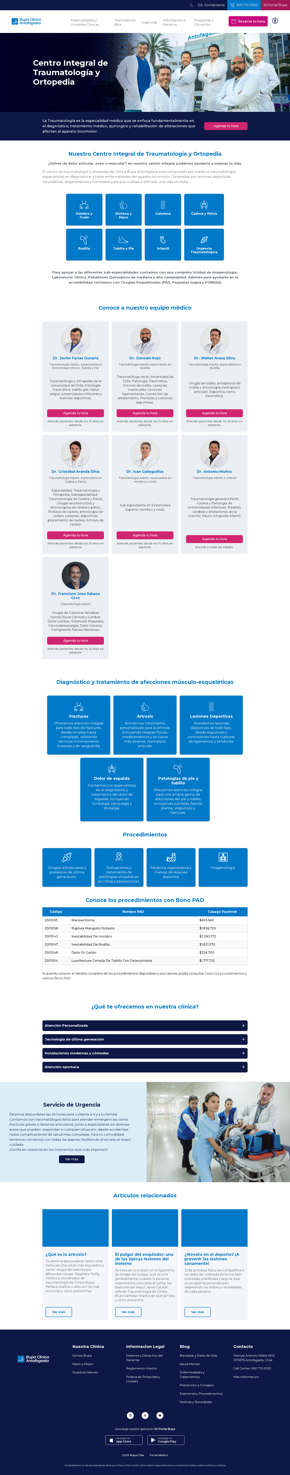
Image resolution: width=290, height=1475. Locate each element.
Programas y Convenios (203, 22)
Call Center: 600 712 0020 (252, 1368)
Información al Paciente (174, 22)
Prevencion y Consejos (196, 1385)
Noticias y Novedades (196, 1402)
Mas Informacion (246, 1377)
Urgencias (149, 22)
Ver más (71, 1159)
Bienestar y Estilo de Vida (198, 1355)
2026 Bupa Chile (133, 1455)
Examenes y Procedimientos (201, 1393)
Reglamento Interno (141, 1368)
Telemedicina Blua (124, 22)
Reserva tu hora (251, 21)
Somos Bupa (82, 1355)
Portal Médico (159, 1455)
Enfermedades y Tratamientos (192, 1374)
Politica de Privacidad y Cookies (143, 1379)
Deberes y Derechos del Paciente (144, 1357)
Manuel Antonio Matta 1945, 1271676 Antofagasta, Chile (254, 1357)
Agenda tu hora (226, 126)
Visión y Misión (83, 1364)
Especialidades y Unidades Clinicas (85, 22)
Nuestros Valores (85, 1372)
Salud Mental (189, 1364)
